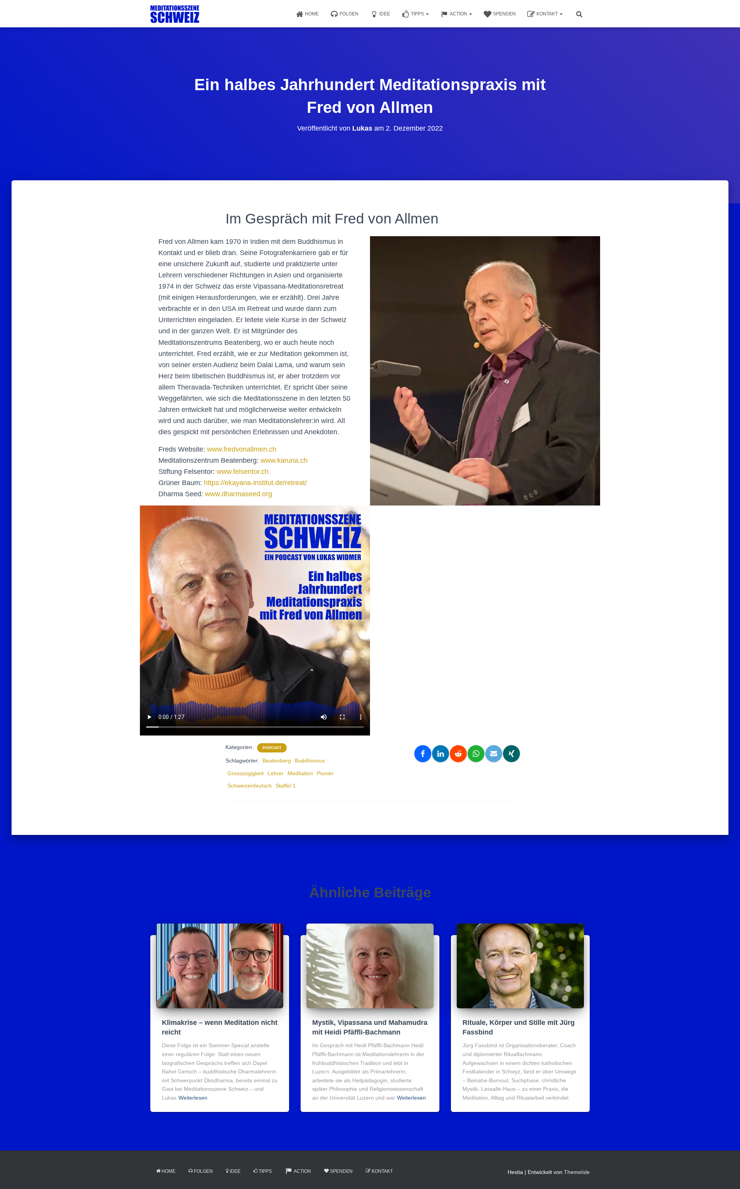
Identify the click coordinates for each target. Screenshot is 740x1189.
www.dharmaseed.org (238, 494)
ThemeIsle (577, 1172)
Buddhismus (310, 760)
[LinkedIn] (440, 753)
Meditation (300, 773)
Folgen (349, 14)
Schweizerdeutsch (249, 786)
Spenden (504, 14)
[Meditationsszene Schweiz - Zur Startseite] (175, 14)
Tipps (418, 14)
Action (459, 14)
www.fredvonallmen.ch (241, 449)
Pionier (325, 773)
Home (312, 14)
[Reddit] (458, 753)
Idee (384, 14)
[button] (427, 14)
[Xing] (511, 753)
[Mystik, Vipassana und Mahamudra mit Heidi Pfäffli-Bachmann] (370, 965)
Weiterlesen (192, 1098)
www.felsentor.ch (243, 471)
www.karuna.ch (284, 460)
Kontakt (547, 14)
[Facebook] (422, 753)
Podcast (271, 748)
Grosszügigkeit (245, 773)
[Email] (493, 753)
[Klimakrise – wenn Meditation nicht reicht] (219, 965)
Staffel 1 (286, 786)
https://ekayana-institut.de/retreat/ (255, 483)
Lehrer (275, 773)
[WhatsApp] (476, 753)
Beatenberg (276, 760)
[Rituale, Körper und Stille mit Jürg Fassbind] (520, 965)
